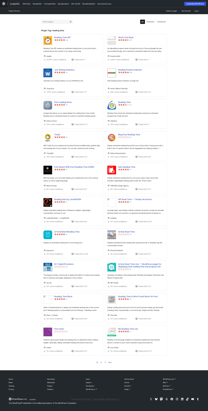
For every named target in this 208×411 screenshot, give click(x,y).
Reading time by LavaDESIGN (67, 199)
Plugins (49, 386)
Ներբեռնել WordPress (195, 4)
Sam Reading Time (126, 167)
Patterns (50, 389)
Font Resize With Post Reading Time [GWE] (74, 167)
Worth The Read (125, 37)
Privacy (11, 389)
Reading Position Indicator (130, 70)
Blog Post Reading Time (129, 134)
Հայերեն (32, 399)
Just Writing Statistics (64, 70)
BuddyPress (168, 389)
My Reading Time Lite (128, 329)
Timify (57, 134)
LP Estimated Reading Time (67, 232)
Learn (88, 379)
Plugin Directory (14, 11)
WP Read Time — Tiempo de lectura (135, 199)
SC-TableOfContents (64, 264)
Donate (128, 386)
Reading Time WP (62, 37)
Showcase (51, 379)
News (11, 382)
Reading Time (124, 102)
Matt (165, 382)
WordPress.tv (91, 389)
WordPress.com (169, 379)
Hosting (11, 386)
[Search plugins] (70, 22)
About (11, 379)
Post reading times (63, 102)
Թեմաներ (51, 382)
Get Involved (129, 379)
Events (126, 382)
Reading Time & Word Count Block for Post (138, 296)
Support (89, 382)
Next (110, 362)
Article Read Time (126, 232)
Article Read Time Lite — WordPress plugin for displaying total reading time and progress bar (139, 265)
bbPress (167, 386)
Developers (90, 386)
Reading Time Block (63, 296)
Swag (127, 389)
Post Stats (59, 329)
